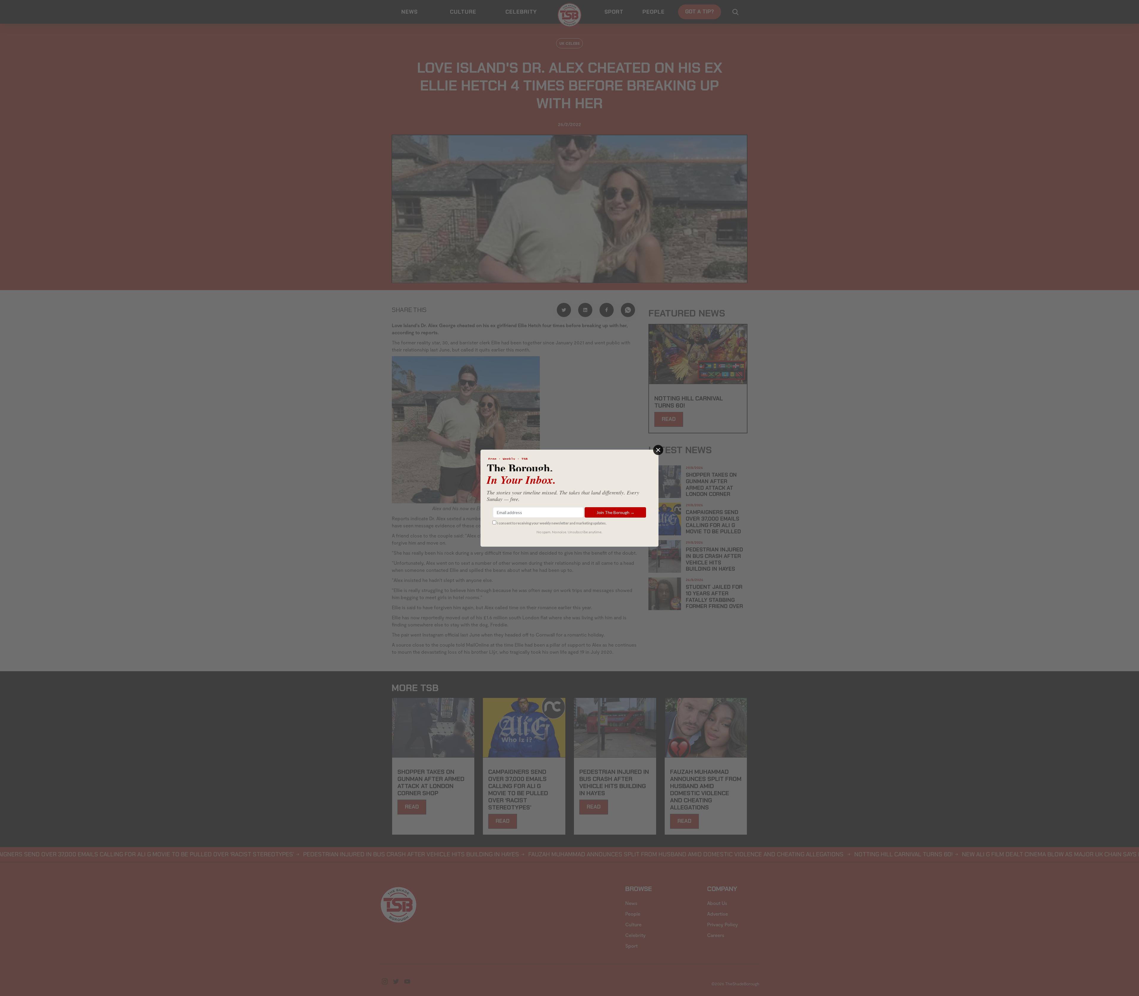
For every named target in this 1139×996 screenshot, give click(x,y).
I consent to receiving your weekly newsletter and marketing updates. (552, 523)
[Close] (658, 450)
